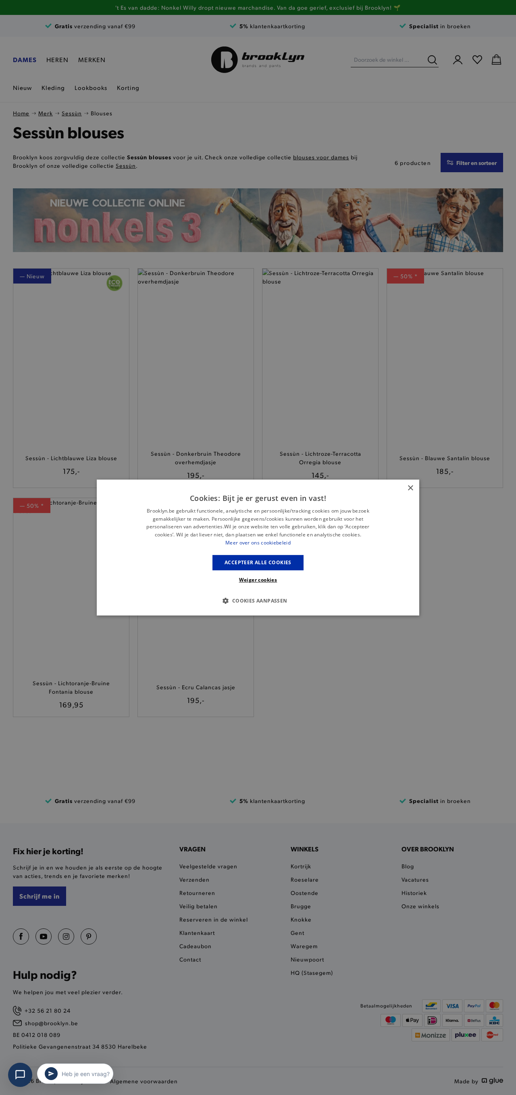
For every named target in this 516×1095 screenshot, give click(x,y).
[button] (258, 600)
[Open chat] (20, 1075)
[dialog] (258, 548)
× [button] (410, 488)
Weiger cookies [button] (258, 579)
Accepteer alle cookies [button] (258, 562)
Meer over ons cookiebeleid (258, 542)
